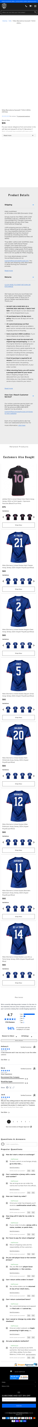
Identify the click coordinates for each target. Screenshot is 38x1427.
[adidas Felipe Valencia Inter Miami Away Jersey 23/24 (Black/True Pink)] (8, 517)
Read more (7, 135)
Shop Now (18, 525)
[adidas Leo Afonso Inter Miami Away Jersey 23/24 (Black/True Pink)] (29, 517)
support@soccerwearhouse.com (17, 261)
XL (17, 152)
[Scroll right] (33, 517)
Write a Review (19, 1040)
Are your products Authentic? (17, 1341)
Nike (8, 120)
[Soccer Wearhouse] (4, 6)
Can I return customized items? (18, 1299)
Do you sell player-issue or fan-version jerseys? (21, 1259)
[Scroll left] (3, 517)
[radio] (28, 1014)
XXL (22, 152)
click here (21, 425)
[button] (29, 1171)
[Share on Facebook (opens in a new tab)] (7, 1088)
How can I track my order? (16, 1196)
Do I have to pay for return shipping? (20, 1238)
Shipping (8, 205)
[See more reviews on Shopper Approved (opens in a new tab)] (13, 1087)
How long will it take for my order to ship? (20, 1217)
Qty (3, 157)
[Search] (35, 12)
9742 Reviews (12, 1022)
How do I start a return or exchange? (20, 1154)
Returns (8, 277)
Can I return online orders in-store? (19, 1279)
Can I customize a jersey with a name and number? (20, 1175)
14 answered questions (23, 116)
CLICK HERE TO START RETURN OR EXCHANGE (18, 285)
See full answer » (15, 1167)
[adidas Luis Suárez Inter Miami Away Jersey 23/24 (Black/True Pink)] (22, 517)
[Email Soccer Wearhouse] (19, 1392)
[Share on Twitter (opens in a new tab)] (10, 1087)
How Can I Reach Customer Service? (16, 396)
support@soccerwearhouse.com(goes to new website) (19, 412)
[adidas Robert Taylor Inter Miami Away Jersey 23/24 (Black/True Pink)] (15, 517)
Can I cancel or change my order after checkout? (20, 1320)
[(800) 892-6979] (26, 6)
